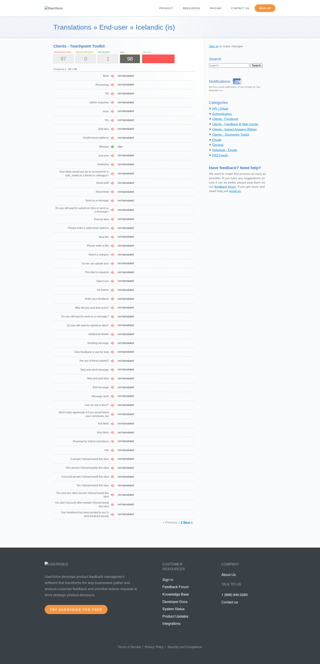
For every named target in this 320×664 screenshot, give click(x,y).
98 (130, 59)
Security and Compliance (185, 646)
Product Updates (175, 616)
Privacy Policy (154, 646)
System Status (173, 608)
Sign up (265, 8)
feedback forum (225, 186)
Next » (188, 522)
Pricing (216, 8)
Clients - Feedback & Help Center (235, 124)
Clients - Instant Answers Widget (234, 129)
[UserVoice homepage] (61, 8)
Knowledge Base (175, 594)
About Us (228, 574)
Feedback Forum (175, 586)
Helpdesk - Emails (224, 150)
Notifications (219, 81)
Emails (216, 139)
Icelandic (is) (155, 27)
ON (237, 81)
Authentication (222, 114)
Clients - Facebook (225, 119)
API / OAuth (220, 108)
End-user (113, 27)
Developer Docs (174, 601)
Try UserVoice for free (76, 609)
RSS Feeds (220, 155)
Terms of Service (129, 646)
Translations (72, 27)
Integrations (171, 623)
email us (235, 191)
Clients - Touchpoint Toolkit (230, 134)
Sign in (213, 46)
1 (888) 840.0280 (234, 594)
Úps (120, 146)
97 (63, 59)
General (217, 144)
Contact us (240, 8)
